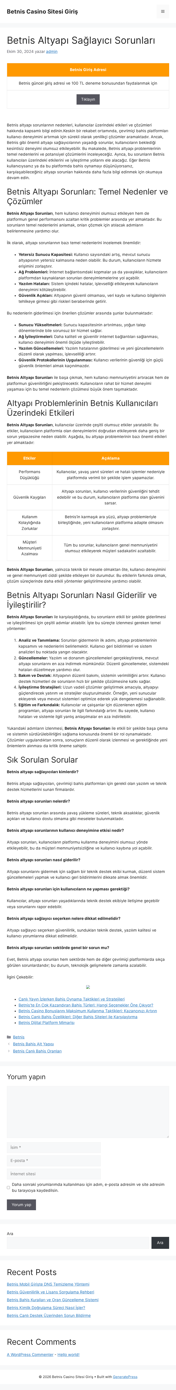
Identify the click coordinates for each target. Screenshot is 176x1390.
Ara (10, 1233)
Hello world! (69, 1354)
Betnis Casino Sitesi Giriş (42, 11)
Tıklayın (88, 99)
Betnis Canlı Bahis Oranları (37, 1051)
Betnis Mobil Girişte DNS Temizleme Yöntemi (48, 1284)
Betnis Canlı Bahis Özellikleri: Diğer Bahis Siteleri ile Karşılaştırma (78, 1017)
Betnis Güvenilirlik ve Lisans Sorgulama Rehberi (50, 1292)
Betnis (19, 1037)
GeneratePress (125, 1377)
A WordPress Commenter (30, 1354)
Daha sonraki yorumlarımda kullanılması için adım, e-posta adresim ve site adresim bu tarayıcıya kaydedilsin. (88, 1187)
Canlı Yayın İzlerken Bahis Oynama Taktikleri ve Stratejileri (72, 999)
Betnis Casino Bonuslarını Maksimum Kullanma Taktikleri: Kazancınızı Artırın (88, 1011)
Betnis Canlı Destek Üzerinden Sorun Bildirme (49, 1315)
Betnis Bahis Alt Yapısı (33, 1044)
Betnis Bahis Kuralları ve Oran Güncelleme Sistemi (53, 1300)
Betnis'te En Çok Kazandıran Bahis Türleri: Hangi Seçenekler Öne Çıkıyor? (86, 1005)
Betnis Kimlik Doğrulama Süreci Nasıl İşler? (46, 1307)
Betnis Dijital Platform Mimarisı (46, 1022)
